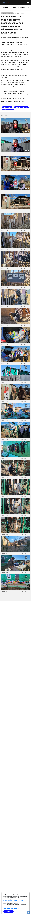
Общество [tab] (5, 7)
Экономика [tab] (13, 7)
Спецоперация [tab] (21, 7)
